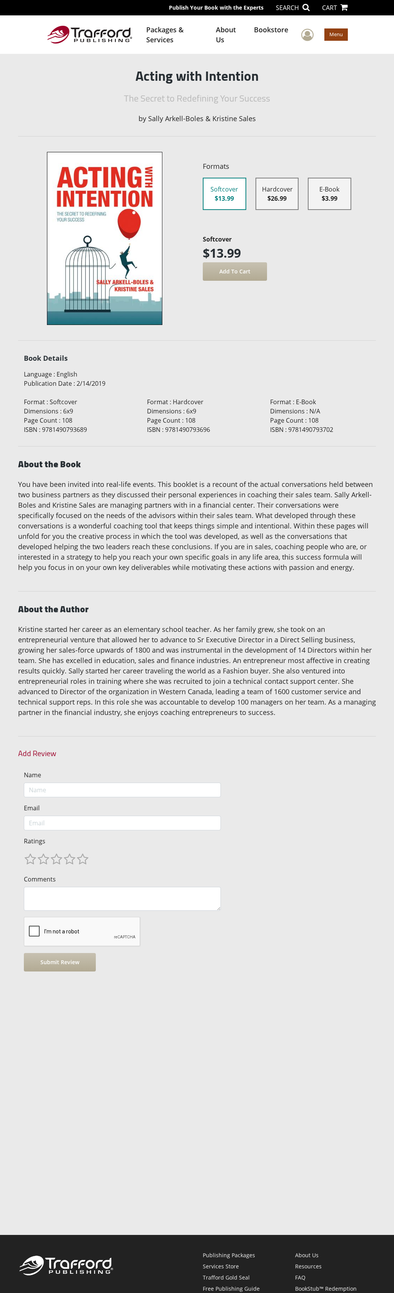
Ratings (34, 841)
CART (330, 7)
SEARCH (288, 7)
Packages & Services (165, 34)
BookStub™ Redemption (326, 1288)
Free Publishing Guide (231, 1288)
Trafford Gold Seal (226, 1277)
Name (32, 775)
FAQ (300, 1277)
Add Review (37, 753)
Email (32, 808)
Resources (308, 1266)
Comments (40, 879)
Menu (336, 34)
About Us (226, 34)
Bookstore (271, 29)
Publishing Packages (229, 1255)
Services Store (221, 1266)
